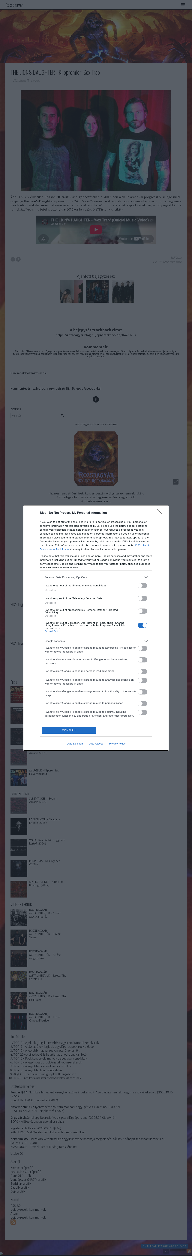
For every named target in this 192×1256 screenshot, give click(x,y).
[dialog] (96, 628)
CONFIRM (69, 730)
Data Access (96, 743)
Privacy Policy (117, 743)
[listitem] (96, 577)
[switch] (142, 585)
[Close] (160, 513)
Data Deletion (75, 743)
